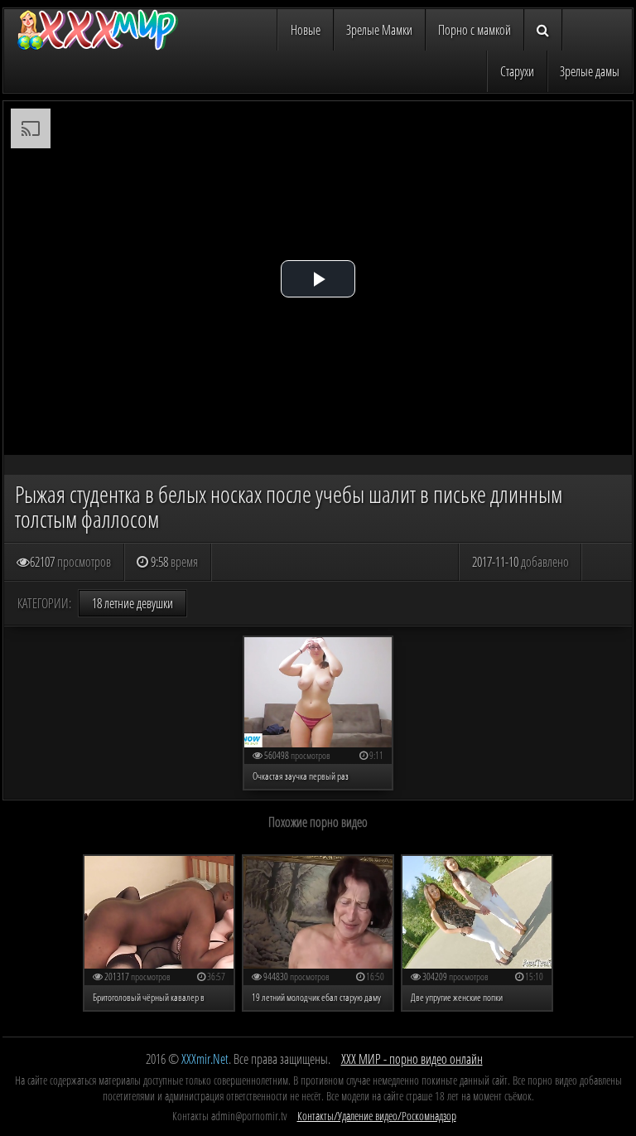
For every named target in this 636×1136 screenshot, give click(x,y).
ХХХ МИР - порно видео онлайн (412, 1059)
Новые (305, 30)
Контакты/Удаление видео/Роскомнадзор (376, 1116)
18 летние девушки (132, 603)
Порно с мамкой (474, 30)
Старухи (517, 71)
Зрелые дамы (589, 71)
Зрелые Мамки (379, 30)
